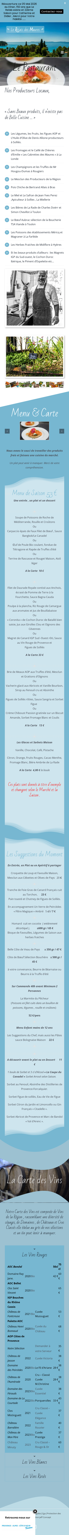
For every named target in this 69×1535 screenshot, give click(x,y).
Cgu (44, 1513)
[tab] (34, 1253)
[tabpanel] (34, 1356)
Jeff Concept (45, 1517)
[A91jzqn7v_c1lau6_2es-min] (34, 423)
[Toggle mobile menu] (62, 52)
